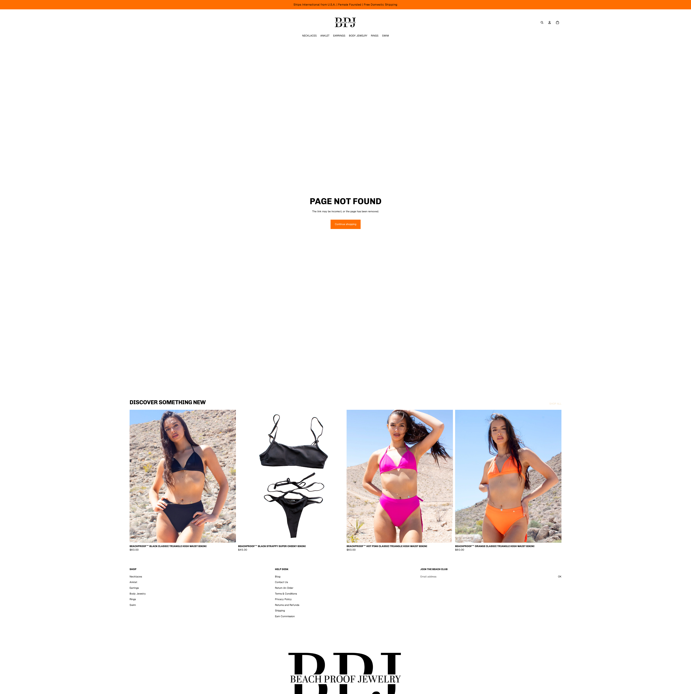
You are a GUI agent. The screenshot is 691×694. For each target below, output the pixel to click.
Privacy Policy (283, 599)
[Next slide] (339, 476)
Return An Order (284, 587)
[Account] (550, 22)
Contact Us (281, 582)
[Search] (542, 22)
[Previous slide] (243, 476)
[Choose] (230, 537)
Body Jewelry (138, 593)
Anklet (133, 582)
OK (559, 576)
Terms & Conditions (286, 593)
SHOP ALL (555, 403)
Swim (133, 605)
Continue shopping (345, 224)
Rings (133, 599)
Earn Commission (285, 616)
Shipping (280, 610)
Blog (277, 576)
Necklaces (136, 576)
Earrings (134, 587)
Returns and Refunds (287, 605)
